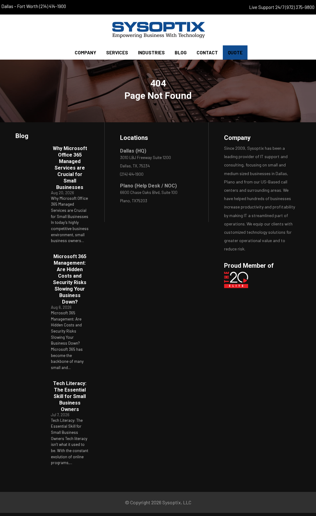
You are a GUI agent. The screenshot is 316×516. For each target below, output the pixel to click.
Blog (181, 52)
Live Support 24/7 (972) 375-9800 (281, 7)
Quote (235, 52)
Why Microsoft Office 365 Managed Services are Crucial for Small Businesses (70, 167)
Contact (207, 52)
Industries (151, 52)
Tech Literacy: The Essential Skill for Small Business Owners (69, 396)
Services (117, 52)
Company (85, 52)
